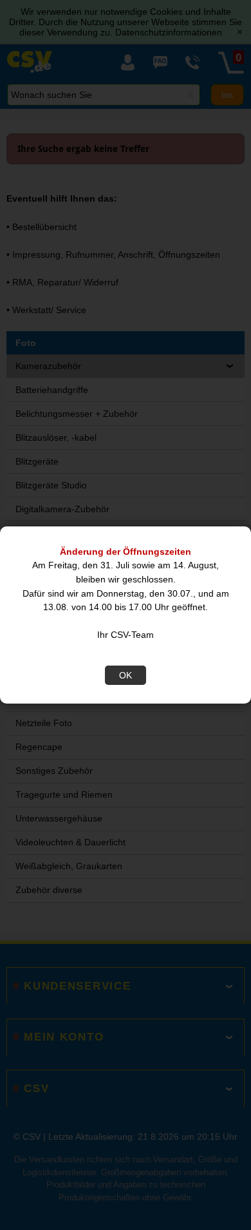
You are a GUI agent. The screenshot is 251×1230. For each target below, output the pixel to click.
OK (125, 675)
